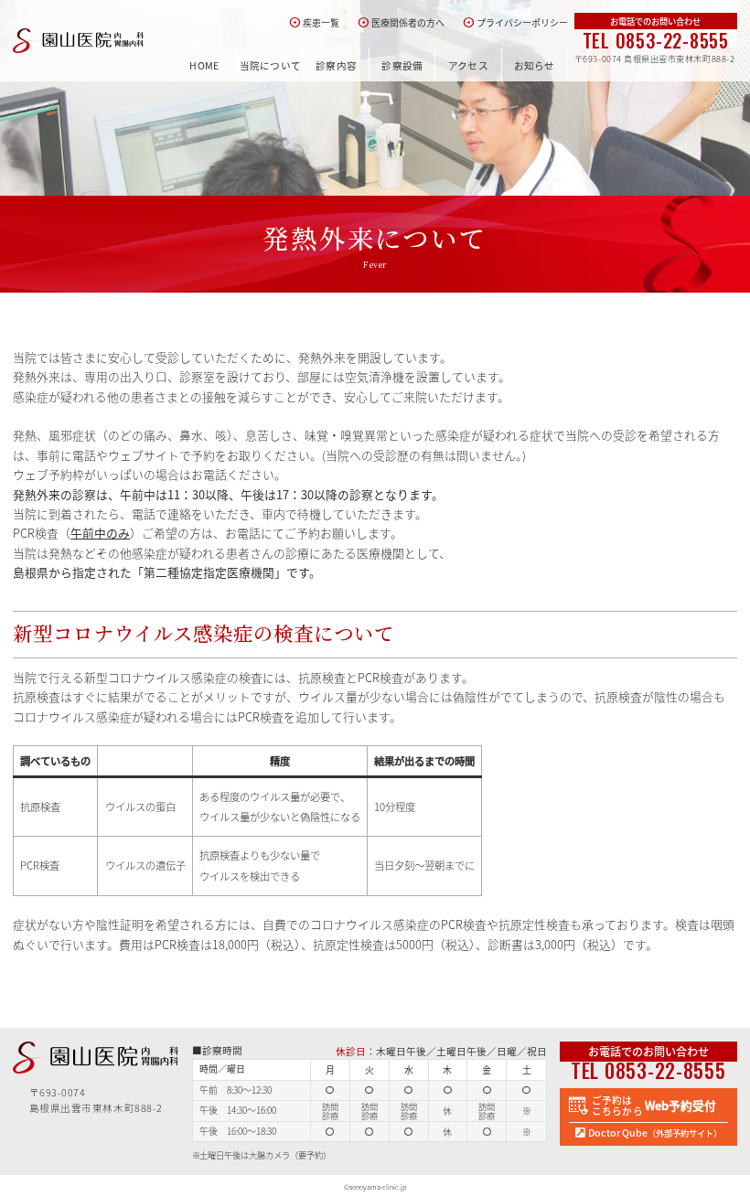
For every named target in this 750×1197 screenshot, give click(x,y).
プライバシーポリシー (515, 22)
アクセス (468, 65)
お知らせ (534, 65)
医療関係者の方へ (401, 22)
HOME (204, 65)
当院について (271, 65)
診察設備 (402, 65)
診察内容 (336, 65)
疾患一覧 (314, 22)
